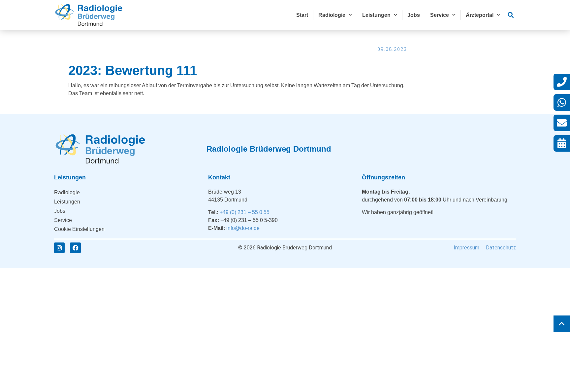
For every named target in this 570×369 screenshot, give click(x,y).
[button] (510, 15)
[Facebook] (75, 247)
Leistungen (376, 15)
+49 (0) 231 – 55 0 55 (244, 212)
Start (302, 15)
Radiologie (331, 15)
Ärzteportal (479, 15)
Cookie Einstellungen (79, 229)
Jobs (413, 15)
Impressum (466, 247)
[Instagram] (59, 247)
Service (439, 15)
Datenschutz (501, 247)
